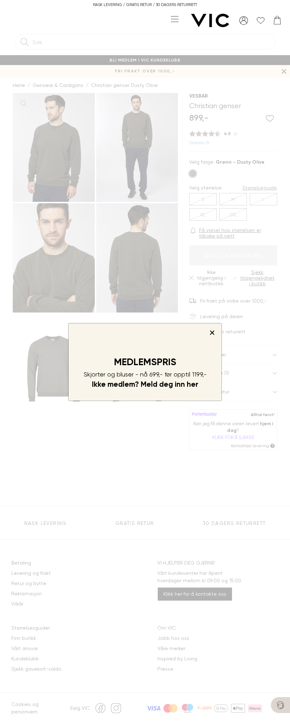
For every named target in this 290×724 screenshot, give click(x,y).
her (192, 384)
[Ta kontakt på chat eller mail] (280, 705)
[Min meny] (243, 20)
